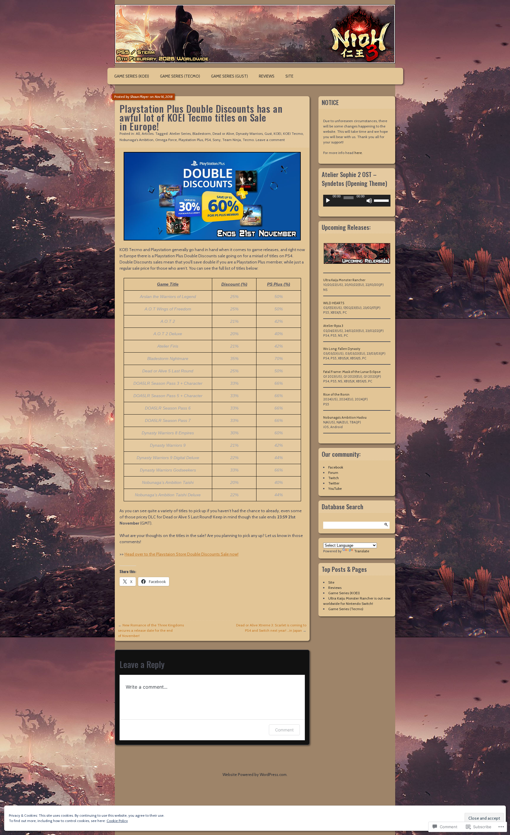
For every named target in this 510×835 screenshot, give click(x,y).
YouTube (335, 488)
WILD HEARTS (333, 303)
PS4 (208, 139)
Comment (284, 729)
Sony (216, 139)
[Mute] (369, 201)
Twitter (333, 483)
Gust (268, 133)
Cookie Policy (117, 820)
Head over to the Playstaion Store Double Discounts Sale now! (181, 554)
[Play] (328, 201)
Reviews (266, 76)
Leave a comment (270, 139)
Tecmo (248, 139)
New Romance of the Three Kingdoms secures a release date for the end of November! (151, 630)
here (358, 152)
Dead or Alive (223, 133)
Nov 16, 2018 (164, 96)
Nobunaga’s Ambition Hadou (345, 418)
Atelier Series (180, 133)
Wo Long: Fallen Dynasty (341, 349)
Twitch (333, 478)
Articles (147, 133)
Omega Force (166, 139)
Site (289, 76)
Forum (333, 472)
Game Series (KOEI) (131, 76)
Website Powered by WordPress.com (255, 774)
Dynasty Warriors (249, 133)
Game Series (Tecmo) (180, 76)
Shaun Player (139, 96)
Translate (361, 551)
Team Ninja (231, 139)
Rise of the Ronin (336, 395)
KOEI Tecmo (293, 133)
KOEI (277, 133)
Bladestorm (201, 133)
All (138, 133)
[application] (356, 201)
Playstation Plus (191, 139)
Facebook (335, 467)
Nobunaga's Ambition (136, 139)
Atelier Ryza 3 (333, 326)
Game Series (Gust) (229, 76)
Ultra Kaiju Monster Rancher (344, 280)
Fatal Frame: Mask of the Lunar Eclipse (352, 372)
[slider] (382, 200)
